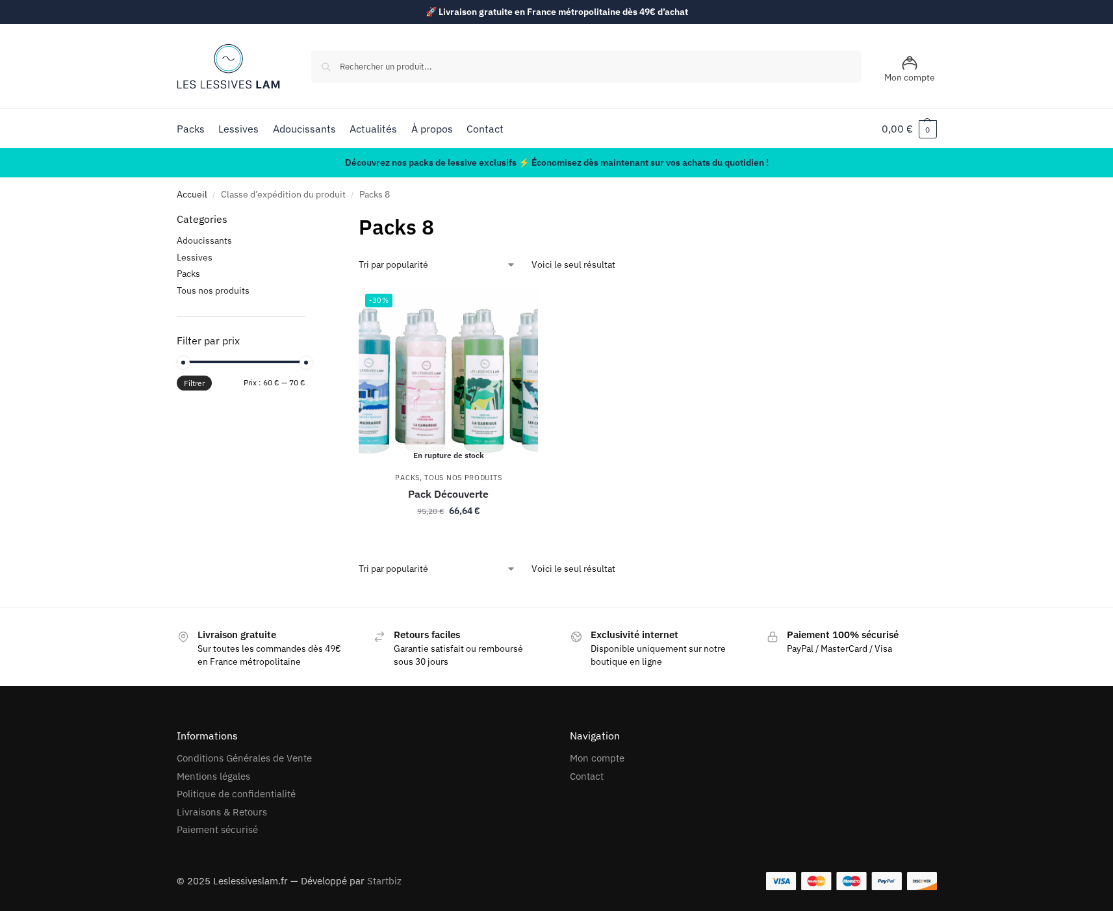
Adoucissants (204, 240)
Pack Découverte (448, 493)
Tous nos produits (463, 477)
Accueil (192, 194)
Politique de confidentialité (236, 794)
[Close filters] (309, 219)
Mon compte (909, 77)
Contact (587, 776)
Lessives (194, 257)
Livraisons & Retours (222, 812)
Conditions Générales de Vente (244, 758)
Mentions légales (213, 776)
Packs (407, 477)
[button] (909, 128)
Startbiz (384, 881)
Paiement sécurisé (217, 829)
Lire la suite (448, 539)
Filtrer (194, 383)
